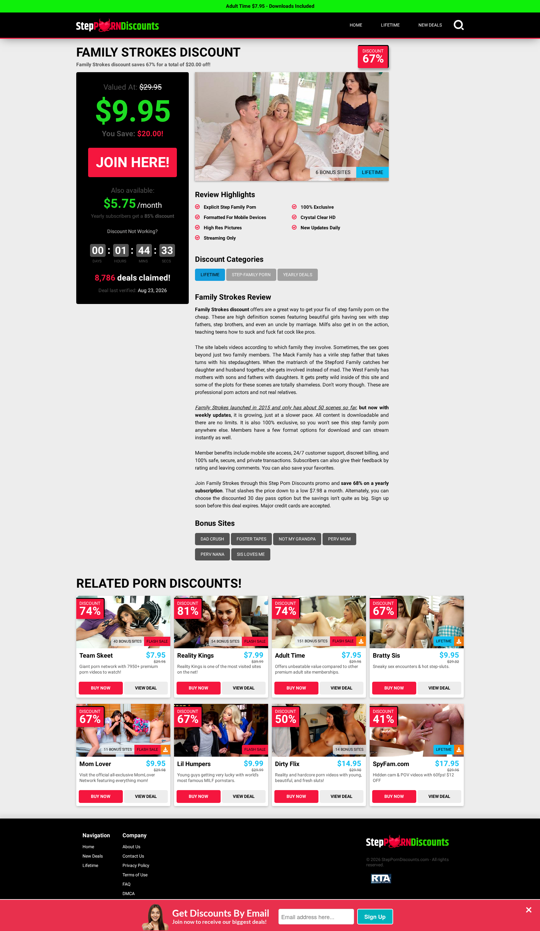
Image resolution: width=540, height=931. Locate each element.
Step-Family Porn (251, 274)
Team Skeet (96, 655)
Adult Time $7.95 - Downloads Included (270, 6)
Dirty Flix (287, 764)
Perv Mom (339, 538)
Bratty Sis (386, 655)
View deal (146, 687)
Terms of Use (135, 874)
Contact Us (133, 856)
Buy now (100, 687)
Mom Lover (95, 764)
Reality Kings (195, 655)
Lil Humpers (194, 764)
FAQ (126, 884)
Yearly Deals (297, 274)
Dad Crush (212, 538)
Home (356, 24)
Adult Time (290, 655)
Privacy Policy (135, 865)
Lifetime (390, 24)
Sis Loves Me (251, 554)
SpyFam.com (391, 764)
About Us (131, 846)
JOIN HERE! (132, 162)
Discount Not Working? (132, 231)
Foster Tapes (251, 538)
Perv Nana (212, 554)
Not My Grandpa (297, 538)
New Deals (430, 24)
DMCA (128, 893)
